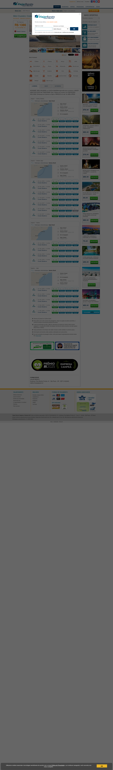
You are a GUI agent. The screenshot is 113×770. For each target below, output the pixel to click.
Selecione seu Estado (58, 26)
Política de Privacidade (58, 765)
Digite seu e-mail (39, 26)
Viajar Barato (45, 16)
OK (102, 766)
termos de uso (58, 32)
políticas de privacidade (68, 32)
